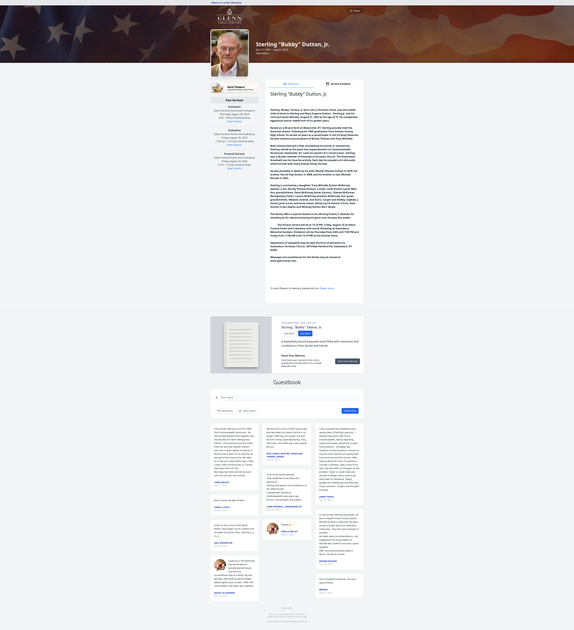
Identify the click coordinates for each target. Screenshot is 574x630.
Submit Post (350, 410)
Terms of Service (295, 616)
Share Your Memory (347, 361)
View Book (289, 333)
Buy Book (305, 333)
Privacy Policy (278, 616)
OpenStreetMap (290, 621)
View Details (234, 121)
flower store (327, 288)
